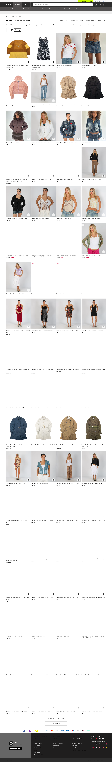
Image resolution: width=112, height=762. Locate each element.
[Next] (104, 20)
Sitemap (35, 750)
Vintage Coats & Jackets (77, 20)
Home (7, 16)
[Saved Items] (100, 4)
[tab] (8, 9)
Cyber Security (56, 747)
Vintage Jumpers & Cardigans (94, 20)
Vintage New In (64, 20)
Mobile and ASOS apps (77, 738)
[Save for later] (28, 62)
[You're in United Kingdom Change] (104, 1)
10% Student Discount (39, 747)
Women (13, 16)
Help (35, 738)
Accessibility (103, 760)
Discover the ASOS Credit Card (79, 750)
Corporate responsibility (58, 743)
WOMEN (17, 4)
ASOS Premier (37, 745)
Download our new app (86, 1)
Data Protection (37, 752)
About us (55, 738)
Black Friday (74, 745)
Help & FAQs (97, 1)
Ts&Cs (98, 760)
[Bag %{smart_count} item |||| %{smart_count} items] (104, 4)
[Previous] (58, 20)
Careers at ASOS (56, 741)
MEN (26, 4)
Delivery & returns (38, 743)
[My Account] (96, 4)
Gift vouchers (75, 741)
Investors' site (56, 745)
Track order (36, 741)
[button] (93, 744)
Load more (56, 723)
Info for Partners (75, 747)
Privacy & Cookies (91, 760)
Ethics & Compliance (38, 754)
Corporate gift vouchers (77, 743)
